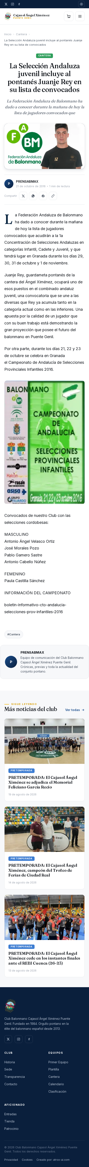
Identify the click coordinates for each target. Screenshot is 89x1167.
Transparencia (14, 1077)
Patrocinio (11, 1128)
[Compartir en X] (23, 196)
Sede (8, 1069)
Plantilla (53, 1069)
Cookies (27, 1159)
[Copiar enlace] (53, 196)
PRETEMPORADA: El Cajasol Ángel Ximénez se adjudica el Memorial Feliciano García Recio (42, 782)
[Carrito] (68, 16)
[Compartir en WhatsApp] (33, 196)
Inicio (7, 34)
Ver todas (72, 710)
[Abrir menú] (80, 16)
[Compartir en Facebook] (43, 196)
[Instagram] (12, 4)
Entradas (10, 1114)
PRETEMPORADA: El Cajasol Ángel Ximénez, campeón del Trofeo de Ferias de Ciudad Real (42, 870)
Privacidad (11, 1159)
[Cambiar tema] (81, 4)
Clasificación (57, 1091)
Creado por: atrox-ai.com (53, 1159)
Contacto (10, 1084)
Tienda (9, 1121)
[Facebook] (19, 4)
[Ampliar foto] (44, 146)
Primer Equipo (58, 1062)
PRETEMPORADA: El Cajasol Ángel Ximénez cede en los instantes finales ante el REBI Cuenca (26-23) (44, 958)
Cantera (21, 34)
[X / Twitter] (6, 4)
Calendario (56, 1084)
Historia (9, 1062)
